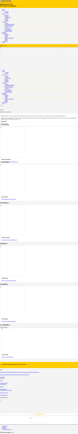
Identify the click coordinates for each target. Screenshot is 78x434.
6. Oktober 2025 (3, 389)
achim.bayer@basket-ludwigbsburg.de (9, 280)
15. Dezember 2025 (4, 383)
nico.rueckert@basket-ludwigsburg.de (9, 321)
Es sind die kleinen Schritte (4, 392)
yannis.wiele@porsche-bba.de (7, 356)
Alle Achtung (2, 386)
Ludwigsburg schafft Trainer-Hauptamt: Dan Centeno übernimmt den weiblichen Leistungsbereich (14, 374)
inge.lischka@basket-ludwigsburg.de (9, 199)
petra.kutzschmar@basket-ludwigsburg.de (10, 161)
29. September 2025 (4, 395)
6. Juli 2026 (2, 377)
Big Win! (1, 380)
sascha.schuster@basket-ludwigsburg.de (9, 239)
